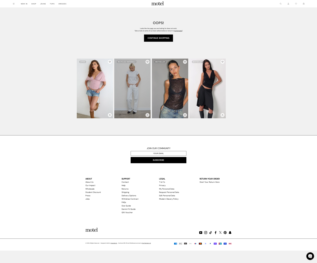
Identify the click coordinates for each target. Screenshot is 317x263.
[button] (110, 62)
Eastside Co (114, 243)
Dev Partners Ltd (146, 243)
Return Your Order (210, 178)
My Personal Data (166, 189)
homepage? (178, 31)
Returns (125, 189)
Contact (125, 182)
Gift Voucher (127, 212)
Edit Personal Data (167, 195)
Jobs (87, 199)
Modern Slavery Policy (168, 199)
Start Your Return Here (210, 182)
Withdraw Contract (130, 199)
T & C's (162, 182)
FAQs (124, 202)
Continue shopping (158, 38)
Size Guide (126, 206)
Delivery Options (129, 195)
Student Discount (93, 192)
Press (87, 195)
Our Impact (90, 185)
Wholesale (89, 189)
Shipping (125, 192)
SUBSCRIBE (158, 160)
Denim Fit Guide (129, 209)
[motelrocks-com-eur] (157, 3)
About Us (89, 182)
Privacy (162, 185)
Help (123, 185)
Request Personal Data (169, 192)
